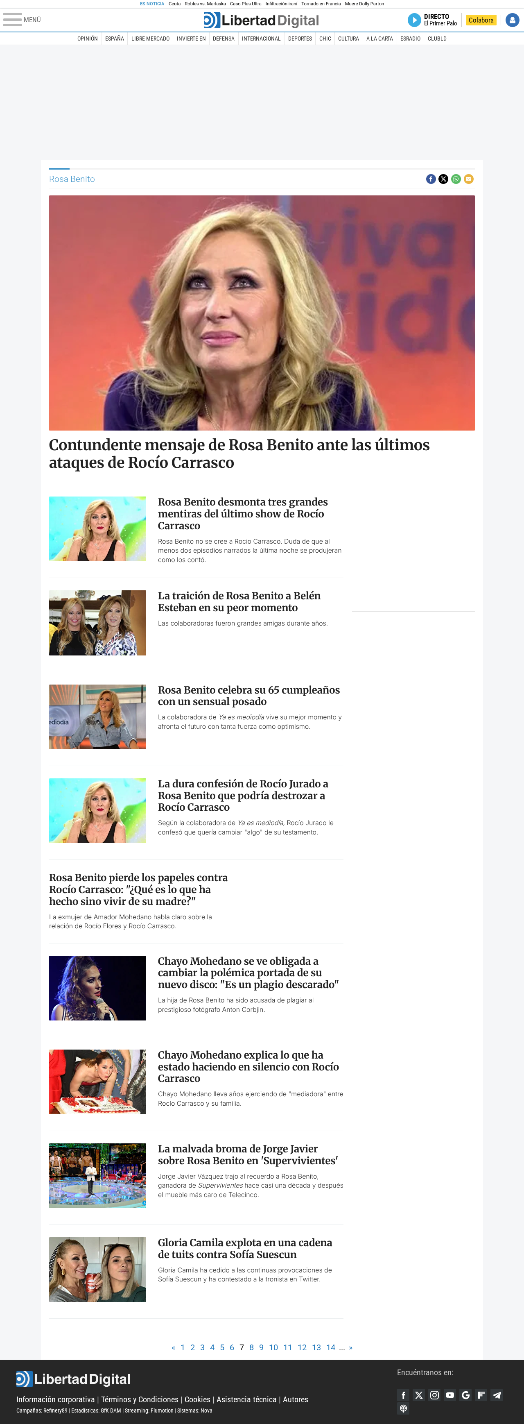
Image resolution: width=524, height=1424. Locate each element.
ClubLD (437, 38)
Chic (325, 38)
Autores (295, 1399)
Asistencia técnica (247, 1399)
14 (330, 1347)
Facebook (403, 1395)
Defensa (224, 38)
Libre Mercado (150, 38)
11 (287, 1347)
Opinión (87, 38)
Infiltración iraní (281, 4)
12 (302, 1347)
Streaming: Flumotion (149, 1410)
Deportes (300, 38)
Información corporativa (55, 1399)
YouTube (450, 1395)
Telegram (496, 1395)
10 (273, 1347)
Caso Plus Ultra (246, 4)
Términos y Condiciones (139, 1399)
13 (316, 1347)
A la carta (379, 38)
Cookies (197, 1399)
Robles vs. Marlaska (205, 4)
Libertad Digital (206, 1379)
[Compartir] (431, 179)
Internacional (261, 38)
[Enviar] (456, 179)
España (114, 38)
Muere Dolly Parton (364, 4)
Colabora (481, 20)
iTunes (403, 1408)
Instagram (434, 1395)
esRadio (410, 38)
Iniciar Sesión (512, 20)
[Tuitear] (443, 179)
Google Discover (465, 1395)
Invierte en (191, 38)
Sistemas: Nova (194, 1410)
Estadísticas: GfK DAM (96, 1410)
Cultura (348, 38)
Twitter (419, 1395)
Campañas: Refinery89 (42, 1410)
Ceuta (175, 4)
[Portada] (261, 20)
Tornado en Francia (321, 4)
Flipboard (481, 1395)
